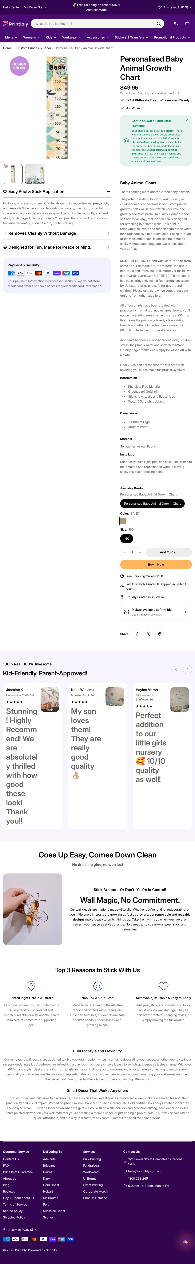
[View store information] (186, 612)
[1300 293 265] (176, 23)
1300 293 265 (138, 1178)
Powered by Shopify (42, 1250)
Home (7, 48)
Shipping (143, 93)
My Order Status (35, 7)
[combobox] (97, 23)
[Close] (187, 119)
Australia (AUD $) (175, 7)
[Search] (159, 23)
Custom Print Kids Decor (33, 48)
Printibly (20, 1250)
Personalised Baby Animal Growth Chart (152, 503)
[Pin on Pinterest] (160, 634)
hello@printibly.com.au (144, 1171)
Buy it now (156, 564)
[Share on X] (148, 634)
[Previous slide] (176, 669)
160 (126, 538)
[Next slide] (187, 669)
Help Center (11, 7)
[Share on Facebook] (137, 634)
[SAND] (123, 521)
